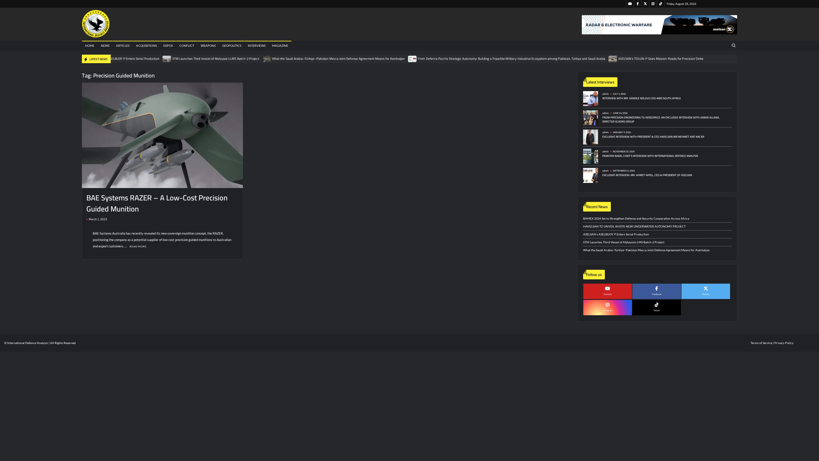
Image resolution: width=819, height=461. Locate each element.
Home (89, 45)
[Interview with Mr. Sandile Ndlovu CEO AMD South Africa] (590, 98)
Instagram (607, 310)
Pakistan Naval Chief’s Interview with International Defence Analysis (650, 155)
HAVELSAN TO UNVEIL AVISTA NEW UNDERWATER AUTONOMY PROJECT (634, 226)
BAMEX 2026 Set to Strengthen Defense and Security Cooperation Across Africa (636, 218)
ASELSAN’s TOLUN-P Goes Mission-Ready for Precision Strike (660, 58)
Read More (138, 246)
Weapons (208, 45)
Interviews (257, 45)
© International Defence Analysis (26, 343)
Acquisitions (146, 45)
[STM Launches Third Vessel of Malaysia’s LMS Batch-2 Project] (167, 58)
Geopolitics (231, 45)
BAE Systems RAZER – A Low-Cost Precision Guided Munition (157, 203)
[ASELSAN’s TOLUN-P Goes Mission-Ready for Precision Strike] (613, 58)
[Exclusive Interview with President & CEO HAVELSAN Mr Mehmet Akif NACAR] (590, 137)
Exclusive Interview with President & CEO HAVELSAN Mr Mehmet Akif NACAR (653, 136)
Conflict (186, 45)
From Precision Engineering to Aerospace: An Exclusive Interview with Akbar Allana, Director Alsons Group (661, 119)
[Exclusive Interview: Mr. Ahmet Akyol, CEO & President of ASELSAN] (590, 175)
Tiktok (656, 310)
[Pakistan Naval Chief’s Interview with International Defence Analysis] (590, 156)
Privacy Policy (783, 343)
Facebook (656, 294)
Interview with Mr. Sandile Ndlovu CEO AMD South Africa (641, 98)
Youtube (608, 294)
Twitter (705, 294)
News (105, 45)
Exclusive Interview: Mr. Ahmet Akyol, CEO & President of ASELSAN (647, 175)
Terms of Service (761, 343)
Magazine (280, 45)
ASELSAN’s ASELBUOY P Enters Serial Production (125, 58)
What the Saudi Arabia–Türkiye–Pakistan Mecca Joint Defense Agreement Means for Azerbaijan (338, 58)
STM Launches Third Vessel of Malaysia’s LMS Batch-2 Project (215, 58)
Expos (168, 45)
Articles (122, 45)
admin (605, 93)
